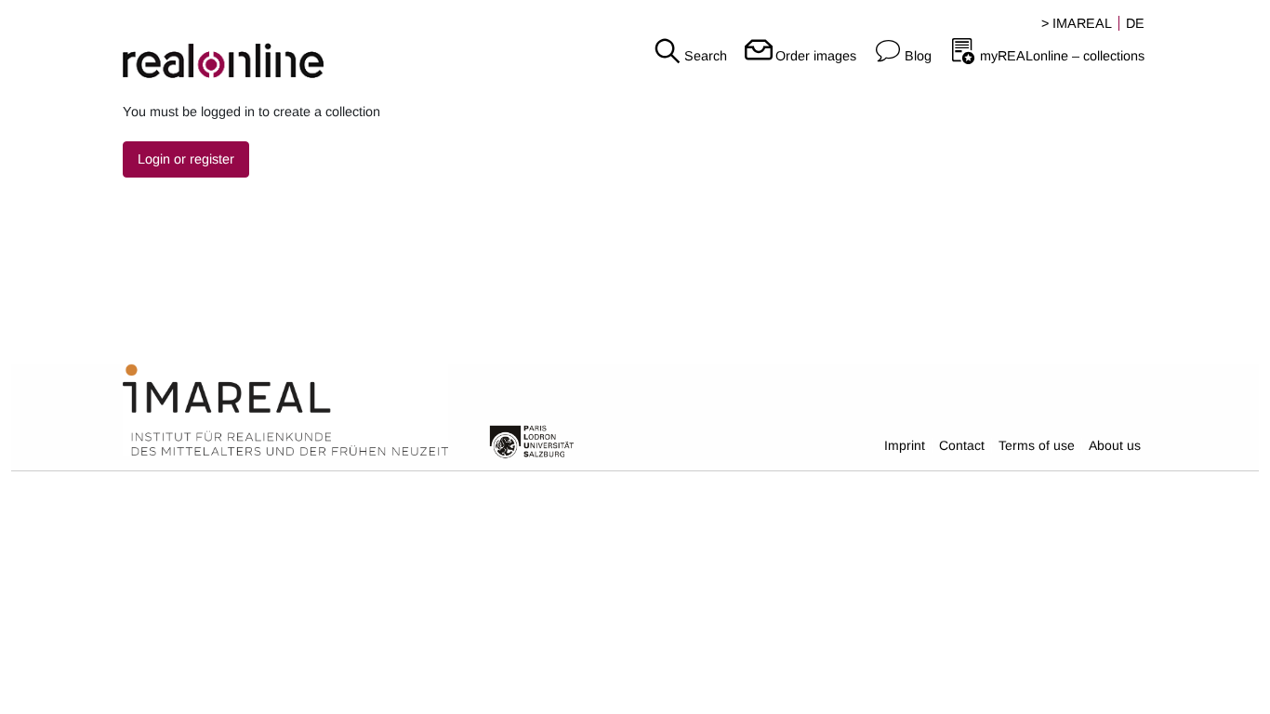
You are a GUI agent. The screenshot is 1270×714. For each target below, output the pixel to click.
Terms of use (1037, 445)
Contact (962, 445)
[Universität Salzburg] (532, 440)
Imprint (904, 445)
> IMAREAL (1076, 23)
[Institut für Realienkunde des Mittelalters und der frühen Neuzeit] (285, 410)
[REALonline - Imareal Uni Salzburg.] (211, 46)
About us (1115, 445)
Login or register (186, 159)
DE (1135, 23)
